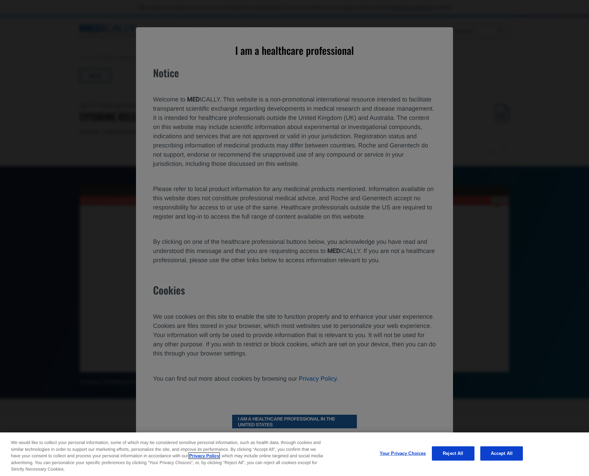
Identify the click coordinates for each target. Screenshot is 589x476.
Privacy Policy (204, 455)
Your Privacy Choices (403, 453)
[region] (294, 454)
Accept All (502, 453)
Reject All (453, 453)
